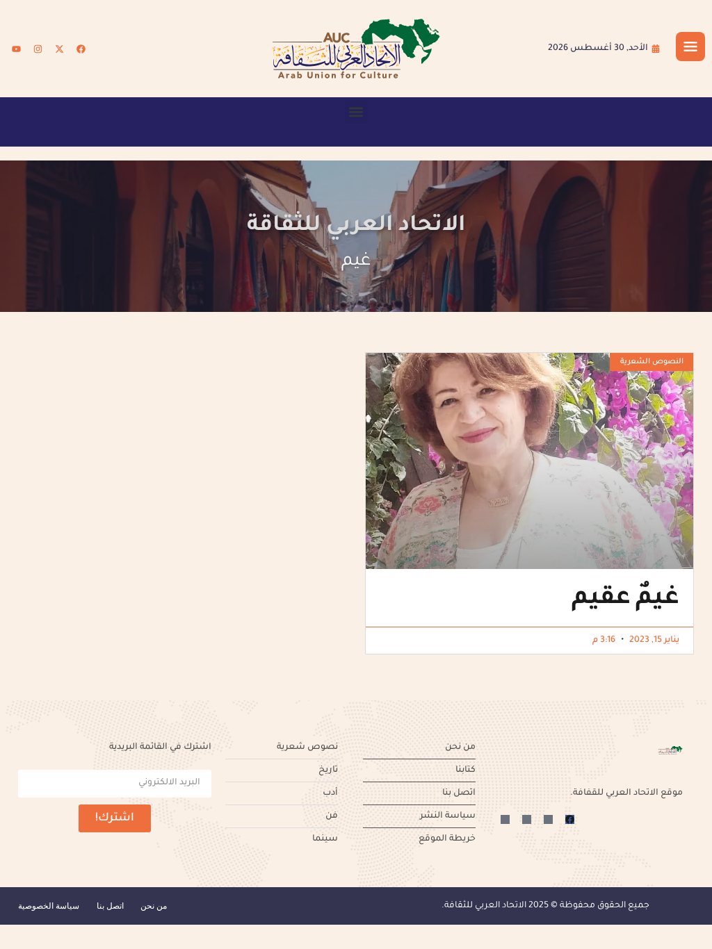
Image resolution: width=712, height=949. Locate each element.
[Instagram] (38, 49)
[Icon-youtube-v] (505, 819)
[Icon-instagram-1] (526, 819)
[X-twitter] (59, 49)
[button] (356, 111)
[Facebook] (81, 49)
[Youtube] (16, 49)
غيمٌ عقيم (625, 599)
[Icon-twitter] (548, 819)
